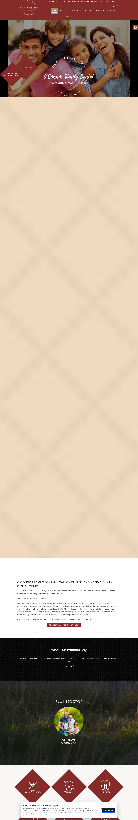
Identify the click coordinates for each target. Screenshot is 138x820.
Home (54, 10)
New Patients (78, 10)
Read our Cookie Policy (41, 815)
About (63, 10)
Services (111, 10)
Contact (69, 16)
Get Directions (25, 68)
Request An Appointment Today (12, 74)
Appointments (97, 10)
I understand (108, 810)
